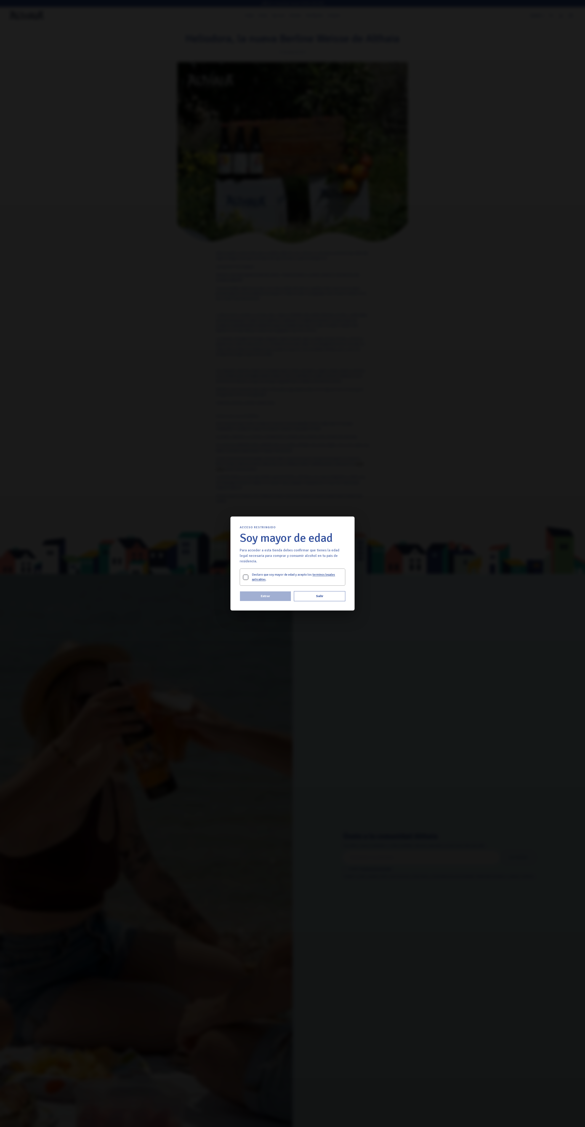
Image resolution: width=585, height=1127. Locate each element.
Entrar (265, 596)
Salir (319, 596)
